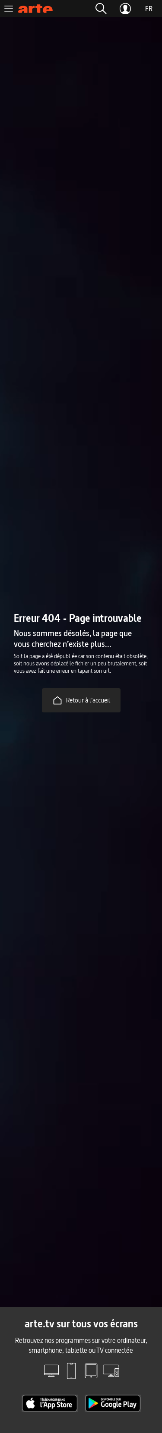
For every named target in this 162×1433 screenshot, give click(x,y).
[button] (101, 9)
